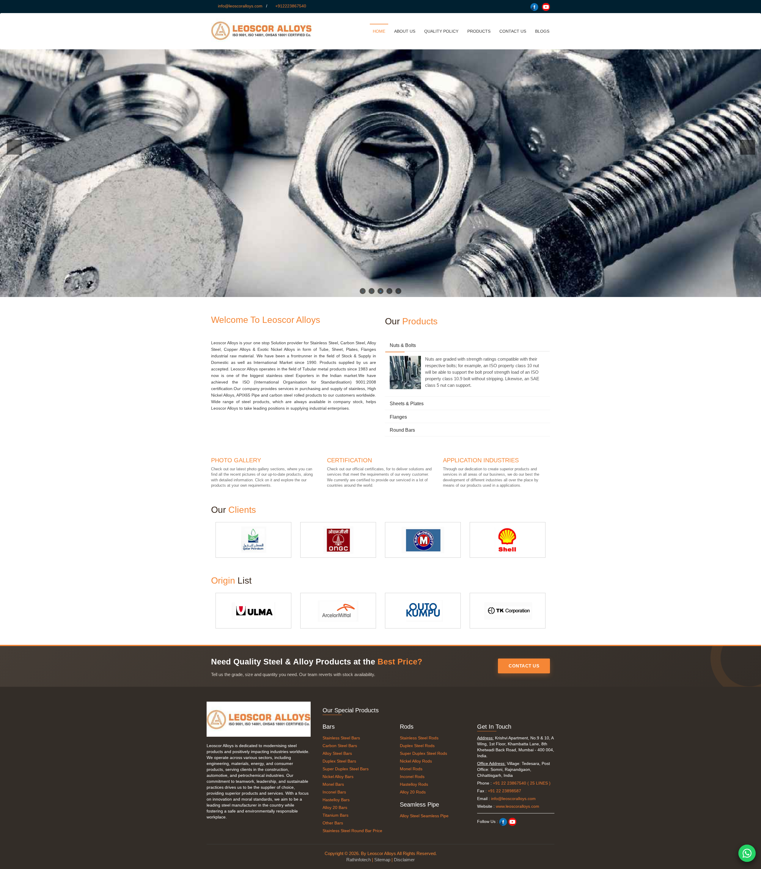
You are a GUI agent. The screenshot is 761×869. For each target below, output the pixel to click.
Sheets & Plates (407, 403)
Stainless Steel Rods (419, 738)
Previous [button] (14, 147)
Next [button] (747, 147)
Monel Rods (411, 768)
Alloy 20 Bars (335, 807)
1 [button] (363, 291)
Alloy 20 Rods (413, 792)
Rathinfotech (358, 859)
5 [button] (398, 291)
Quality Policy (441, 31)
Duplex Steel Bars (339, 761)
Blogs (542, 31)
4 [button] (389, 291)
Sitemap (382, 859)
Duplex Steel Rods (417, 745)
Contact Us (512, 31)
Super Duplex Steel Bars (346, 768)
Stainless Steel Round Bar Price (352, 830)
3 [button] (380, 291)
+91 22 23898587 (504, 790)
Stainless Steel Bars (341, 738)
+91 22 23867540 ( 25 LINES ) (522, 783)
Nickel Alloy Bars (338, 776)
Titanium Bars (335, 815)
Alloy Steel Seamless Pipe (424, 815)
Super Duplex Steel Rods (423, 753)
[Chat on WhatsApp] (747, 853)
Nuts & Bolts (403, 345)
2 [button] (372, 291)
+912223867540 (290, 6)
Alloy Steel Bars (337, 753)
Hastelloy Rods (414, 784)
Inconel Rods (412, 776)
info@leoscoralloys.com (240, 6)
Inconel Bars (334, 792)
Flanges (398, 416)
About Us (404, 31)
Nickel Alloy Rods (416, 761)
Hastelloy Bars (336, 799)
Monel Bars (333, 784)
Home (379, 31)
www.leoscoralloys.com (517, 806)
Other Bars (333, 823)
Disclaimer (404, 859)
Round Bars (402, 430)
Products (478, 31)
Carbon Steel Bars (340, 745)
